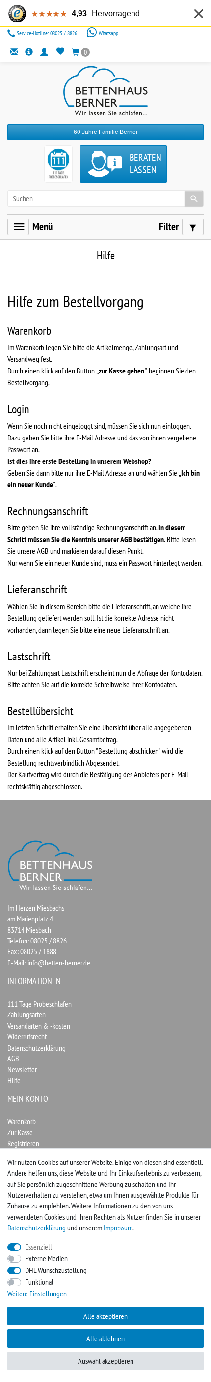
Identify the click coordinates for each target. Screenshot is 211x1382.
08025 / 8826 (48, 33)
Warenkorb (21, 1121)
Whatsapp (107, 33)
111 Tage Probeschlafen (39, 1004)
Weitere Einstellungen (37, 1293)
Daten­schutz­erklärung (36, 1227)
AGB (13, 1058)
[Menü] (18, 227)
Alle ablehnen (105, 1338)
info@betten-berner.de (58, 962)
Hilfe (14, 1080)
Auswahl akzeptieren (105, 1361)
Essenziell (38, 1246)
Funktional (39, 1282)
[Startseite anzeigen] (50, 865)
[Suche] (194, 198)
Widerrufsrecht (27, 1036)
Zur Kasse (20, 1132)
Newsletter (22, 1069)
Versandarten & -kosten (38, 1026)
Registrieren (23, 1143)
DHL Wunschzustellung (56, 1270)
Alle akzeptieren (105, 1316)
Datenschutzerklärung (36, 1048)
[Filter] (193, 227)
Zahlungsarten (26, 1014)
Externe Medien (46, 1258)
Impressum (118, 1227)
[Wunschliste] (60, 52)
